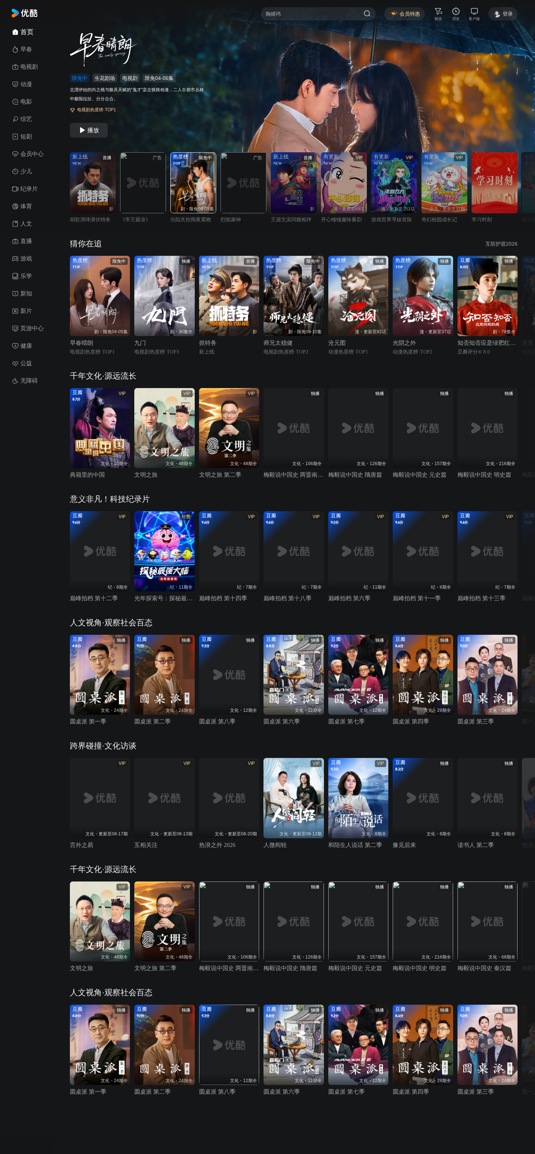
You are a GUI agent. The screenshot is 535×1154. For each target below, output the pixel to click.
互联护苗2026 (502, 244)
